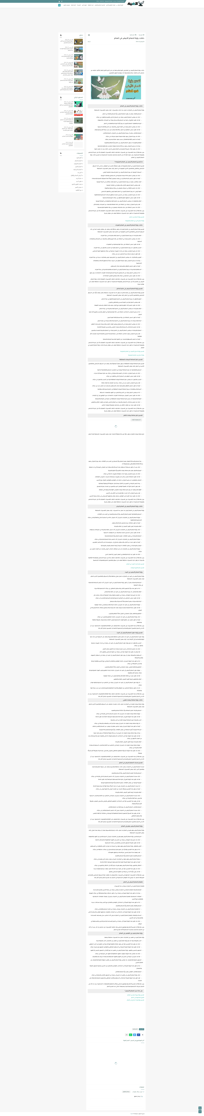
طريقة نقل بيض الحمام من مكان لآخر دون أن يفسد (66, 65)
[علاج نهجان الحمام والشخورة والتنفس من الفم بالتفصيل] (78, 104)
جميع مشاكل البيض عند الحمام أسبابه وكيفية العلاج (66, 89)
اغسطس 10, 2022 (68, 102)
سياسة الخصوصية (109, 1)
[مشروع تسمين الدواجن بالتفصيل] (78, 145)
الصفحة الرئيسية (120, 1)
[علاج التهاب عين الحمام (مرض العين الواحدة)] (78, 129)
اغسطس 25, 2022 (68, 79)
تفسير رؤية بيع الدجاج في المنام (135, 995)
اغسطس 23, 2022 (68, 86)
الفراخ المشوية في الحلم (137, 997)
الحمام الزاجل (78, 160)
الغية (132, 1113)
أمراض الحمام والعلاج (100, 5)
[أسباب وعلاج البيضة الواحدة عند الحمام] (78, 49)
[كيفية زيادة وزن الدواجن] (78, 137)
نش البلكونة (91, 5)
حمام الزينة (79, 178)
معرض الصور (67, 5)
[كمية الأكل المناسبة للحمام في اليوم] (78, 81)
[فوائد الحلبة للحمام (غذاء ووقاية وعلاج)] (78, 57)
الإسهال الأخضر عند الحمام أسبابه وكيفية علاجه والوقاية (66, 121)
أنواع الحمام (120, 5)
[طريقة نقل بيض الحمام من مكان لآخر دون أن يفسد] (78, 65)
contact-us (102, 1)
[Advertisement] (102, 20)
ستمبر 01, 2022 (68, 47)
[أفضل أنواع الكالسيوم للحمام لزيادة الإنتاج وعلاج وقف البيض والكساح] (78, 72)
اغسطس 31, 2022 (68, 55)
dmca (98, 1)
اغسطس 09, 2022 (68, 118)
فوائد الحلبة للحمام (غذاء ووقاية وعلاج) (67, 57)
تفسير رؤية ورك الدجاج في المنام (135, 1000)
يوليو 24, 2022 (69, 134)
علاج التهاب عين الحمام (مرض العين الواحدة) (67, 129)
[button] (138, 1035)
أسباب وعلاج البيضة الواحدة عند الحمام (66, 49)
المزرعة (79, 5)
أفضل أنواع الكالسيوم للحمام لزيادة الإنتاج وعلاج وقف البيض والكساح (67, 73)
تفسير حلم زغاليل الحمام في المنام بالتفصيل (66, 113)
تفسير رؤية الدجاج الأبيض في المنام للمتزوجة (132, 351)
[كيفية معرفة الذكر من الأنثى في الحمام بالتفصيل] (78, 42)
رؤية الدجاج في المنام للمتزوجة (136, 355)
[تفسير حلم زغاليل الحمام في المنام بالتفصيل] (78, 113)
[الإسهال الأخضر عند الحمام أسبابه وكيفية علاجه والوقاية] (78, 120)
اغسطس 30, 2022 (68, 62)
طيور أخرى (84, 5)
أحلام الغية (73, 5)
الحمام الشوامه (78, 163)
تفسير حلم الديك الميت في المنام (135, 564)
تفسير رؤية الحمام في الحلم (136, 217)
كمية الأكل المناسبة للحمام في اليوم (66, 81)
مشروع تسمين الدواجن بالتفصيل (67, 144)
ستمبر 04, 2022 (68, 39)
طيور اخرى (79, 181)
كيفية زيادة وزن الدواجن (67, 136)
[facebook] (62, 1)
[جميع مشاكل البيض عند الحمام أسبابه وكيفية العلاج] (78, 89)
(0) (88, 41)
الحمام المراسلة (77, 169)
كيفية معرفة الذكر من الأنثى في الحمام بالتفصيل (66, 42)
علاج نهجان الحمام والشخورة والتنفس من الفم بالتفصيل (66, 105)
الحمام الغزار (78, 166)
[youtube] (59, 1)
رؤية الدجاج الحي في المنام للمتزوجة (134, 221)
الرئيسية (141, 35)
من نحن (115, 1)
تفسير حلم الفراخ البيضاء (137, 568)
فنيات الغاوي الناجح (110, 5)
